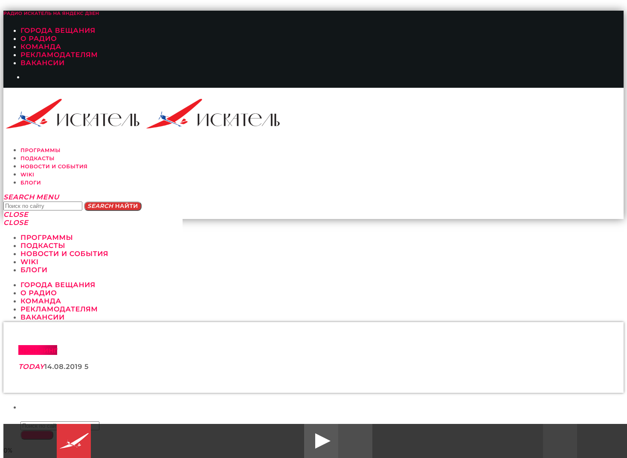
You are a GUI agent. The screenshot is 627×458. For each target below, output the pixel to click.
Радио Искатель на (51, 13)
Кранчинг (37, 350)
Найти (112, 206)
